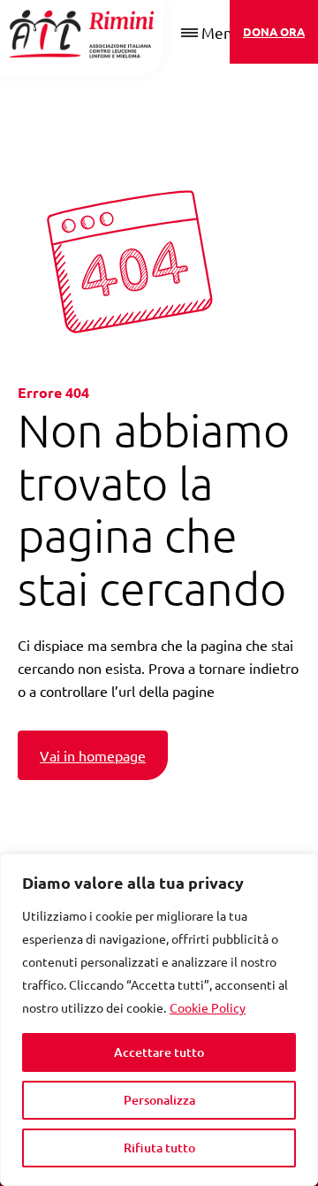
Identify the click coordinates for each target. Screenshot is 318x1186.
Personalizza (159, 1099)
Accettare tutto (159, 1052)
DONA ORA (274, 31)
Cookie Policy (208, 1007)
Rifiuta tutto (159, 1147)
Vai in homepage (93, 755)
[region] (159, 1019)
